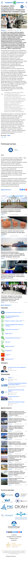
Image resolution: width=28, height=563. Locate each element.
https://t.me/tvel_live (24, 189)
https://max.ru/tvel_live (20, 189)
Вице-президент (13, 370)
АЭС (11, 398)
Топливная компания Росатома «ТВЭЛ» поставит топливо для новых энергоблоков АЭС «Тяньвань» (16, 450)
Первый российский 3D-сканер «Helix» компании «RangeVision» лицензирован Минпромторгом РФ (13, 276)
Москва (11, 380)
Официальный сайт (5, 189)
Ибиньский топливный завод (16, 402)
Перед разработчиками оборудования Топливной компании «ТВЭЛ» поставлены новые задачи (17, 443)
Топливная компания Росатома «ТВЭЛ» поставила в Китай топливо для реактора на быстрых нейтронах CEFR (17, 420)
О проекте (14, 535)
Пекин (14, 387)
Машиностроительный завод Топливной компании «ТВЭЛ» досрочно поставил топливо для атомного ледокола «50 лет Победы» (16, 435)
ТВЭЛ (8, 135)
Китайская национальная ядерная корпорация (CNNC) (17, 383)
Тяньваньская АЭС (13, 396)
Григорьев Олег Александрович (16, 367)
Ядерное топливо (13, 379)
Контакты (14, 540)
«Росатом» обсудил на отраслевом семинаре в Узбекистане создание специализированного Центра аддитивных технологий (11, 298)
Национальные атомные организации (18, 386)
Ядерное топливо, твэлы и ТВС (13, 321)
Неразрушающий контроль (12, 338)
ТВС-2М (7, 342)
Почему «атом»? (14, 538)
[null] (17, 30)
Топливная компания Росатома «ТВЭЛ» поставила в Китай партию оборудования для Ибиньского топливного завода (17, 413)
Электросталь (9, 359)
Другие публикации (5, 305)
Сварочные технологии (11, 329)
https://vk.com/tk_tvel (22, 189)
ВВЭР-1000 (8, 333)
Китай (6, 354)
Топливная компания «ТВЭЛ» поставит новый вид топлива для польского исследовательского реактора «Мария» (16, 473)
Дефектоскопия (9, 346)
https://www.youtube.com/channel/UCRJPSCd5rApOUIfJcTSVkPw (26, 189)
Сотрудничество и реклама (14, 536)
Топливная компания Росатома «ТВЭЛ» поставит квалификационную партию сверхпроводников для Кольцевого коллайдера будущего (17, 481)
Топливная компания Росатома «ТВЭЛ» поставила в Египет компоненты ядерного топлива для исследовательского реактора (17, 465)
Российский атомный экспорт (13, 312)
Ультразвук (8, 350)
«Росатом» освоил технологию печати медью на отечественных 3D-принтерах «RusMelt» (13, 232)
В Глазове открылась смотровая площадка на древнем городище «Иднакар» (11, 211)
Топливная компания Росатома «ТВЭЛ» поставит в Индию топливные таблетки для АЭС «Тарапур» (16, 427)
